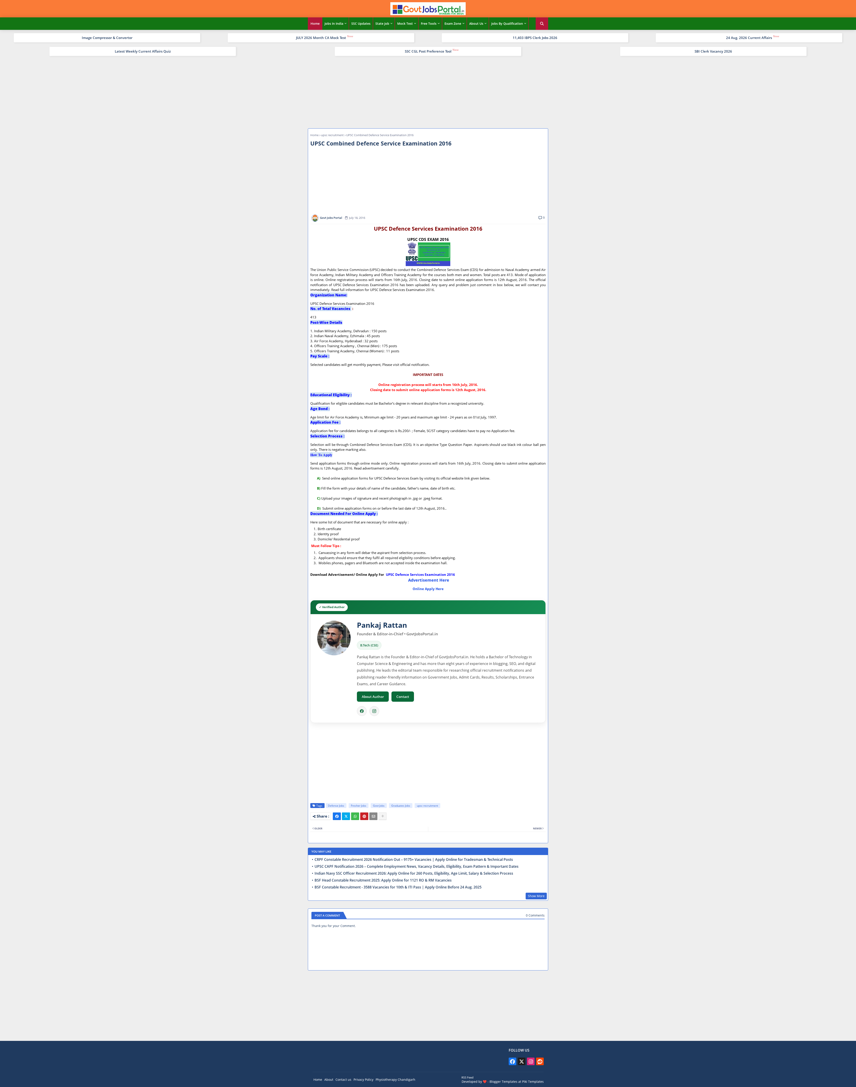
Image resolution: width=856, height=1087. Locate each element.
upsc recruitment (332, 135)
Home (315, 23)
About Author (373, 696)
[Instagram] (374, 711)
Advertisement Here (428, 580)
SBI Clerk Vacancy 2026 (713, 51)
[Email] (373, 816)
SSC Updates (360, 23)
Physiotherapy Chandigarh (395, 1079)
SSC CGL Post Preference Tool (428, 51)
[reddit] (540, 1061)
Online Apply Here (428, 589)
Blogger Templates (503, 1081)
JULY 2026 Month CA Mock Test (321, 37)
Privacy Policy (363, 1079)
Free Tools (428, 23)
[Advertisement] (428, 91)
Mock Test (405, 23)
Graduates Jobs (400, 806)
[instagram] (531, 1061)
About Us (476, 23)
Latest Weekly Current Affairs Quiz (143, 51)
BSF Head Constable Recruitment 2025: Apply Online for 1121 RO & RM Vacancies (383, 880)
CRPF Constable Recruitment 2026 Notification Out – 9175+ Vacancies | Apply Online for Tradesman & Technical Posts (414, 859)
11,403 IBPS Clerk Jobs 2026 (535, 37)
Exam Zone (452, 23)
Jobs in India (334, 23)
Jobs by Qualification (507, 23)
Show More (536, 896)
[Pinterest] (364, 816)
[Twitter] (346, 816)
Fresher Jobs (358, 806)
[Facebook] (362, 711)
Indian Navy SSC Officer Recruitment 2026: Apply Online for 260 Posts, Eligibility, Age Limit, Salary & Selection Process (414, 873)
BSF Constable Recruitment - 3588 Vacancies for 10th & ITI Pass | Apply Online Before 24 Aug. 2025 (398, 887)
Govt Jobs (379, 806)
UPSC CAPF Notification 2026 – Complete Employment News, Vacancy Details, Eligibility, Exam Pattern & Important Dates (417, 866)
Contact (402, 696)
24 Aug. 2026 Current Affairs (749, 37)
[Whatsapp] (355, 816)
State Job (382, 23)
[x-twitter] (521, 1061)
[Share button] (383, 816)
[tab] (315, 23)
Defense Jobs (336, 806)
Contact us (343, 1079)
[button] (542, 23)
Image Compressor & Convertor (107, 37)
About (328, 1079)
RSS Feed (467, 1077)
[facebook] (512, 1061)
